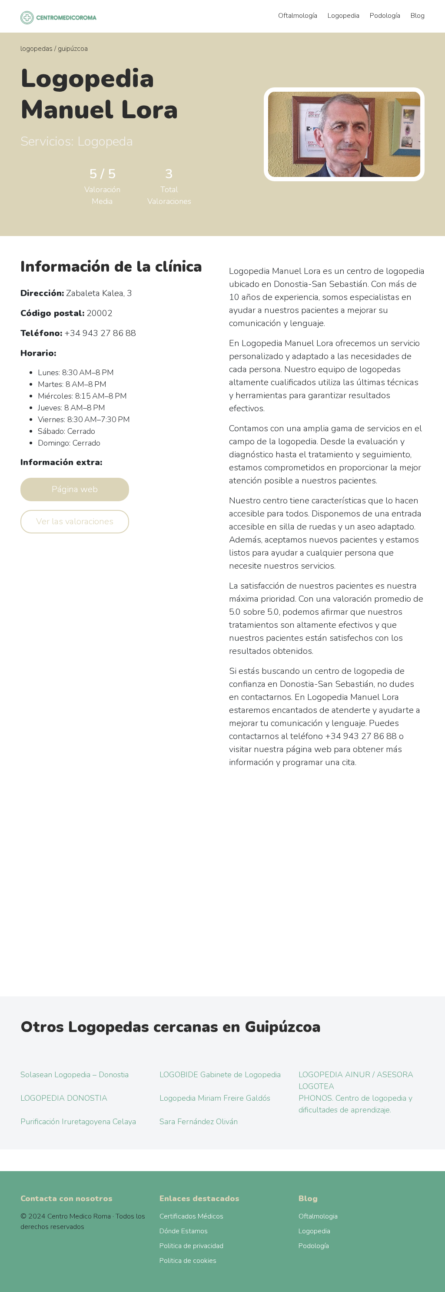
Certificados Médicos (191, 1216)
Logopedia (343, 15)
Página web (75, 489)
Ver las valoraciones (74, 521)
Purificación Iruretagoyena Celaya (78, 1121)
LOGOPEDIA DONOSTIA (63, 1098)
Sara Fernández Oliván (198, 1121)
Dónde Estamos (183, 1231)
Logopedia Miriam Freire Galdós (214, 1098)
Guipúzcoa (73, 48)
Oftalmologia (318, 1216)
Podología (385, 15)
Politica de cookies (187, 1260)
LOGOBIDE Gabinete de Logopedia (220, 1074)
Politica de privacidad (191, 1246)
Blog (418, 15)
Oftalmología (297, 15)
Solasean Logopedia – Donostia (74, 1074)
